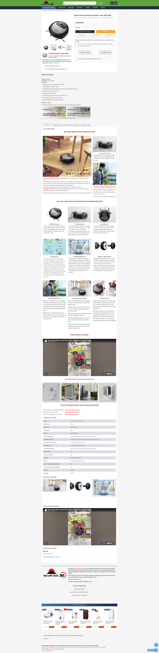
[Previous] (44, 29)
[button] (115, 3)
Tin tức (88, 7)
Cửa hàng (80, 7)
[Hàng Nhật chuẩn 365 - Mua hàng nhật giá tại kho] (51, 3)
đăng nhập (50, 557)
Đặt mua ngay (106, 31)
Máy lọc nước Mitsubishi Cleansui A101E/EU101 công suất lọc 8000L (73, 622)
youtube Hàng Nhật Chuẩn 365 (73, 104)
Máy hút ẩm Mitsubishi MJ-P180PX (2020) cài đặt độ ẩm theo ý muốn (61, 622)
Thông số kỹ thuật (57, 125)
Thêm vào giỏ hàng (85, 31)
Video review (77, 125)
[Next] (70, 29)
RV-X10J (112, 17)
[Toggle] (43, 66)
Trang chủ (62, 7)
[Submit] (94, 3)
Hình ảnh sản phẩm (68, 125)
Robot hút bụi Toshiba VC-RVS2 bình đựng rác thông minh (48, 622)
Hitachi (103, 17)
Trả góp (95, 7)
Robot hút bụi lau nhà (61, 10)
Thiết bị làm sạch (51, 10)
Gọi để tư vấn (100, 3)
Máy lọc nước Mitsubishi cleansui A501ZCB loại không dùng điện (97, 622)
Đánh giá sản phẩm (86, 125)
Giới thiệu (71, 7)
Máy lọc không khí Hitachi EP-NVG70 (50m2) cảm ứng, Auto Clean (85, 622)
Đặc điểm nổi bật (48, 125)
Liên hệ (103, 7)
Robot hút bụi (107, 17)
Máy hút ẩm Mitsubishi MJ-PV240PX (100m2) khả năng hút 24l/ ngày (109, 622)
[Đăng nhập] (111, 3)
